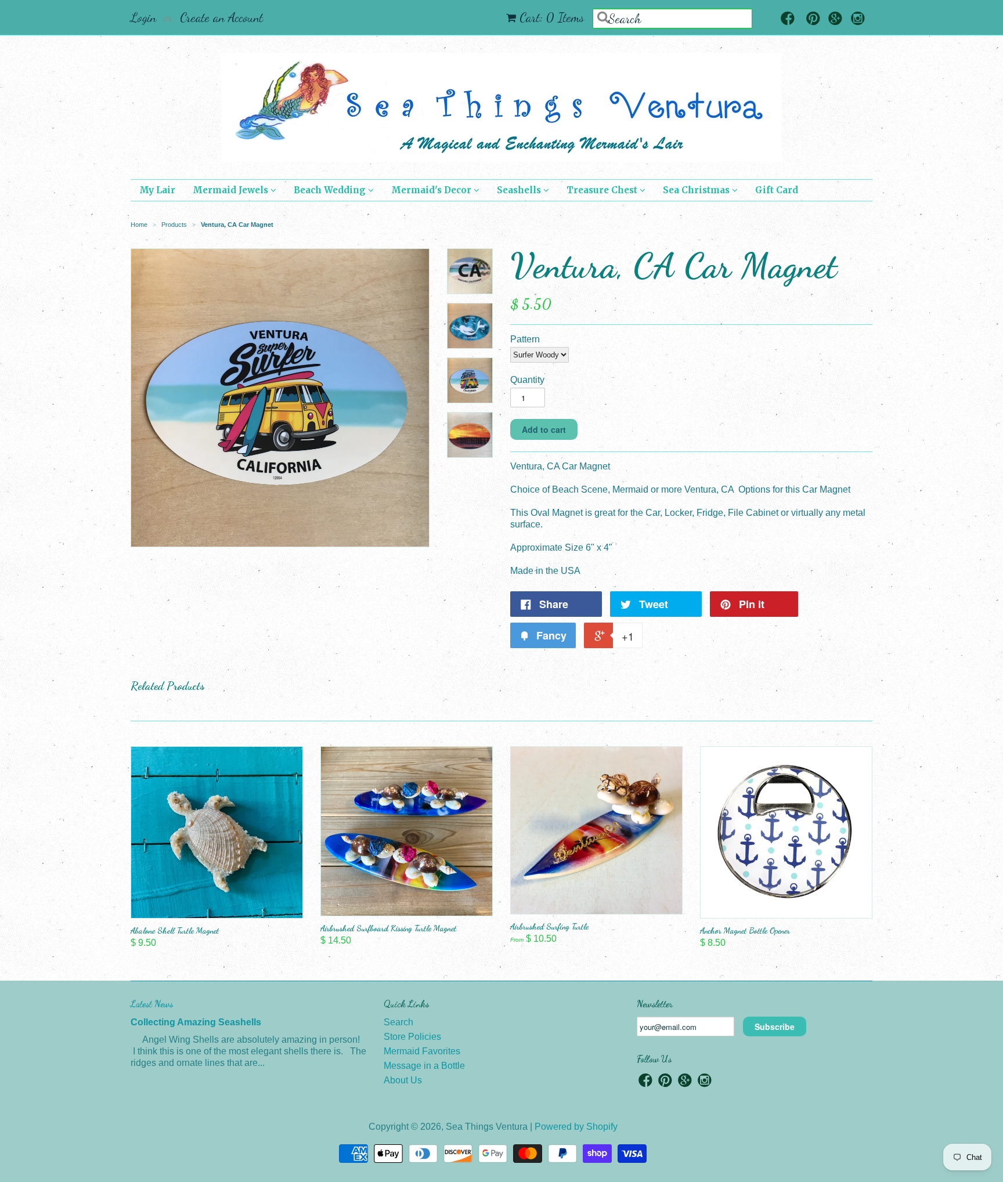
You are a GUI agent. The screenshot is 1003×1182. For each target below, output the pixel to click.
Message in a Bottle (424, 1066)
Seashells (520, 190)
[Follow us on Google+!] (835, 19)
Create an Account (221, 17)
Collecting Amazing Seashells (196, 1022)
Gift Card (776, 190)
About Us (403, 1080)
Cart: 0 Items (551, 17)
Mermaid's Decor (432, 190)
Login (143, 17)
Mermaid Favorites (422, 1051)
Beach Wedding (331, 190)
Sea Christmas (697, 190)
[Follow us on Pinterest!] (813, 19)
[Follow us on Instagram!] (858, 19)
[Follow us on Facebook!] (788, 19)
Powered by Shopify (576, 1127)
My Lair (157, 190)
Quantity (527, 380)
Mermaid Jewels (231, 190)
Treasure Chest (603, 190)
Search (398, 1022)
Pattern (525, 339)
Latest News (152, 1003)
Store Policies (412, 1037)
